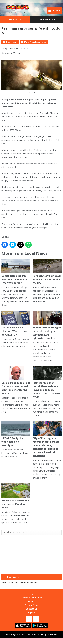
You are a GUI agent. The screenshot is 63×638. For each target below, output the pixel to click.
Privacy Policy (31, 605)
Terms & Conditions (31, 597)
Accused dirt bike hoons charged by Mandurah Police (15, 504)
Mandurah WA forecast (31, 568)
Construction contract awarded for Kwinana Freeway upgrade (14, 279)
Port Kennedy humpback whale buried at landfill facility (47, 279)
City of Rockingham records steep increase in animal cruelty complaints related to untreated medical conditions (46, 447)
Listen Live (46, 19)
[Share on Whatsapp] (28, 245)
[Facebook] (29, 619)
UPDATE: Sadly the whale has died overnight (12, 442)
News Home (12, 42)
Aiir (39, 634)
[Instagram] (36, 619)
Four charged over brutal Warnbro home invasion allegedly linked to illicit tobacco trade (46, 390)
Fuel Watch (13, 577)
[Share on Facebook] (4, 245)
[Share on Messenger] (12, 245)
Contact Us (31, 608)
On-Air (31, 601)
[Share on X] (20, 245)
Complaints (32, 612)
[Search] (59, 532)
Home (32, 594)
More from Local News (35, 42)
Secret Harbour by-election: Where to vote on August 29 (15, 331)
